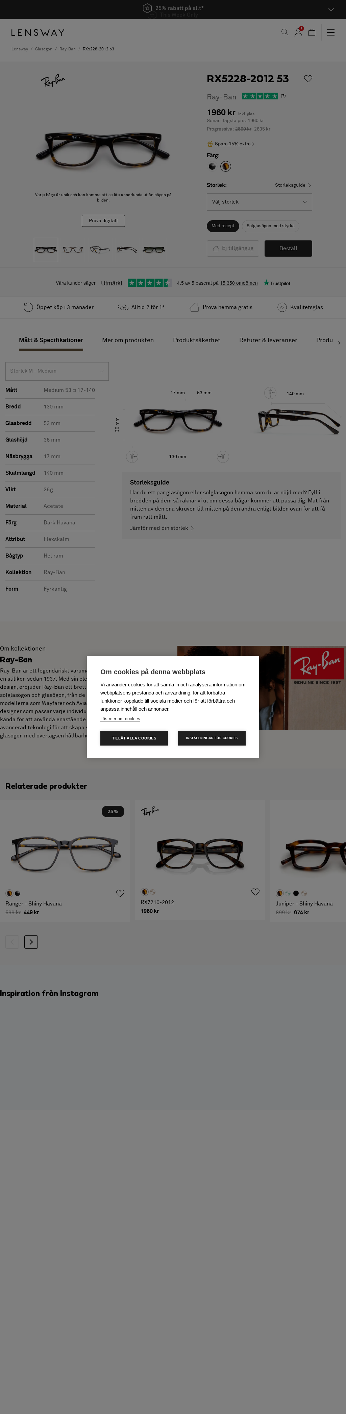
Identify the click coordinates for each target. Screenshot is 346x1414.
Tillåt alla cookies (134, 738)
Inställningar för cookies (212, 738)
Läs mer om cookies (120, 718)
